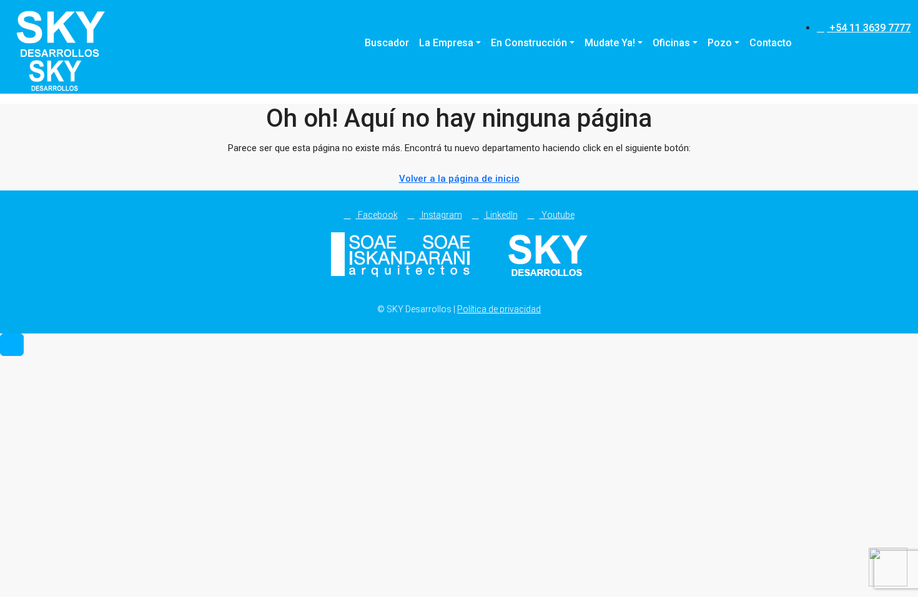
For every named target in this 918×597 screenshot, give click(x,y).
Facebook (377, 215)
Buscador (387, 43)
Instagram (441, 215)
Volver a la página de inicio (459, 178)
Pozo (720, 43)
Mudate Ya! (610, 43)
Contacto (770, 43)
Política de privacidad (499, 309)
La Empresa (446, 43)
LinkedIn (501, 215)
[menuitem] (864, 28)
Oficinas (671, 43)
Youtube (557, 215)
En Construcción (529, 43)
